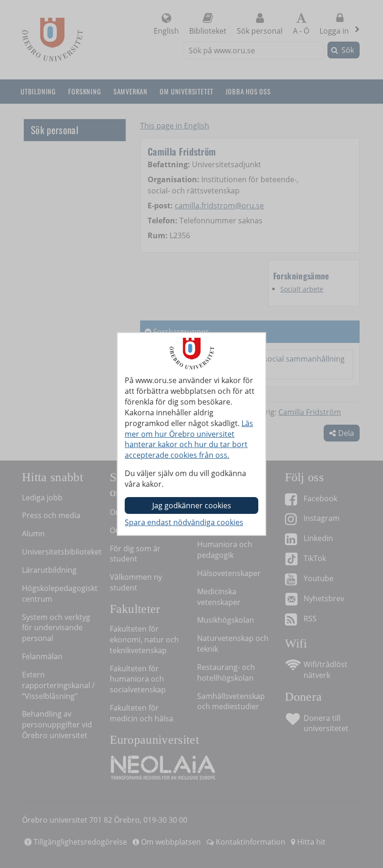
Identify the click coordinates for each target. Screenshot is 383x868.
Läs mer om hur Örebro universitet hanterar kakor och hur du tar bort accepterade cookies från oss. (189, 439)
